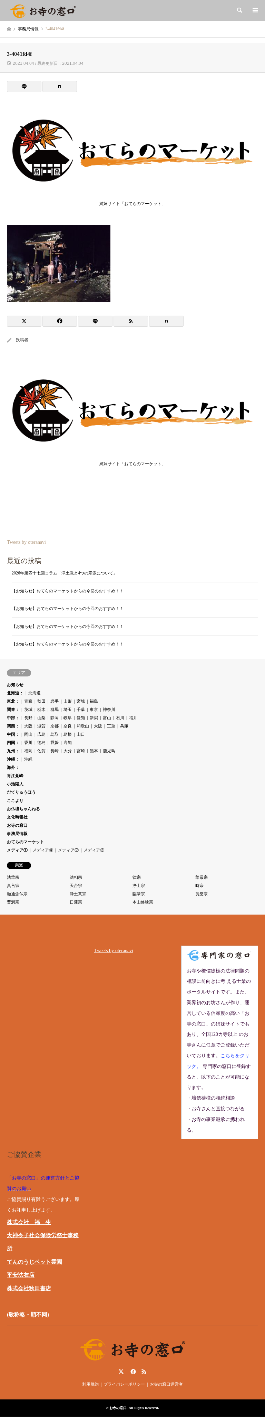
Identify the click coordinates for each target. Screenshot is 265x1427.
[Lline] (24, 86)
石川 (120, 717)
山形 (67, 701)
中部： (13, 717)
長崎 (54, 750)
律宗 (136, 877)
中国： (13, 734)
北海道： (15, 693)
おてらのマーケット (25, 841)
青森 (28, 701)
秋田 (41, 701)
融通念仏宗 (17, 893)
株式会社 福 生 (29, 1222)
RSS (143, 1371)
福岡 (28, 750)
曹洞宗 (13, 902)
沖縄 (28, 759)
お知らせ (15, 684)
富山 (107, 717)
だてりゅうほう (21, 792)
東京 (94, 709)
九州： (13, 750)
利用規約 (90, 1384)
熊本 (94, 750)
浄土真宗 (78, 893)
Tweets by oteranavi (26, 542)
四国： (13, 742)
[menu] (254, 10)
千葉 (81, 709)
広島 (41, 734)
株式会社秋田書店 (29, 1288)
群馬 (54, 709)
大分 (67, 750)
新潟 (94, 717)
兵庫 (124, 726)
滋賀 (41, 726)
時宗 (199, 885)
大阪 (28, 726)
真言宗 (13, 885)
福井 (133, 717)
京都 (54, 726)
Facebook (132, 1371)
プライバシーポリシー (124, 1384)
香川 (28, 742)
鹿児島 (109, 750)
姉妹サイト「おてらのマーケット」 (132, 203)
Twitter (121, 1371)
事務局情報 (17, 833)
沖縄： (13, 759)
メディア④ (42, 850)
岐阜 (67, 717)
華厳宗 (201, 877)
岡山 (28, 734)
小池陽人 (15, 784)
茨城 (28, 709)
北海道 (34, 693)
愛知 (81, 717)
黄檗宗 (201, 893)
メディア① (17, 850)
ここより (15, 800)
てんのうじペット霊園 (34, 1262)
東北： (13, 701)
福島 (94, 701)
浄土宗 (138, 885)
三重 (111, 726)
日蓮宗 (76, 902)
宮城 (81, 701)
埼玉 (67, 709)
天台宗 (76, 885)
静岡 (54, 717)
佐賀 (41, 750)
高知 (67, 742)
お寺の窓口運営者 (166, 1384)
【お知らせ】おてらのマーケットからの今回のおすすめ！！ (68, 591)
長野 (28, 717)
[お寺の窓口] (43, 10)
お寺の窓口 (17, 825)
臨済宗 (138, 893)
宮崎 (81, 750)
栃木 (41, 709)
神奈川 (109, 709)
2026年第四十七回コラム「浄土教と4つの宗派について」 (64, 573)
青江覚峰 (15, 775)
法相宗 (76, 877)
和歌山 (83, 726)
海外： (13, 767)
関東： (13, 709)
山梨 (41, 717)
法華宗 (13, 877)
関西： (13, 726)
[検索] (239, 10)
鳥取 (54, 734)
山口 (81, 734)
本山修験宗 (142, 902)
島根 (67, 734)
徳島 (41, 742)
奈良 (67, 726)
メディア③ (94, 850)
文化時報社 (17, 817)
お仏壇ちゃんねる (23, 808)
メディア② (68, 850)
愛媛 (54, 742)
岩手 (54, 701)
